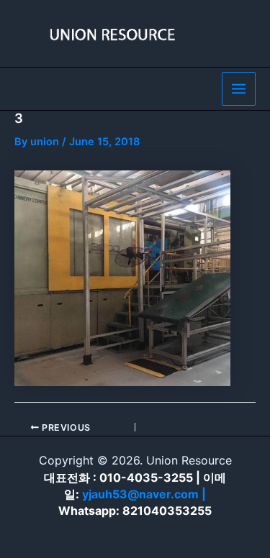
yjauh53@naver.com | (144, 494)
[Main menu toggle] (239, 89)
